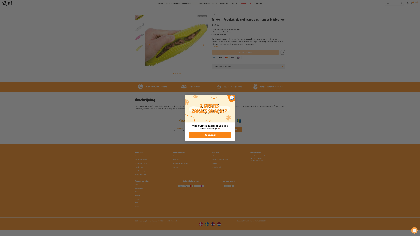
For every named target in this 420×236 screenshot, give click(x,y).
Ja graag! (210, 134)
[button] (414, 230)
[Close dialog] (232, 98)
